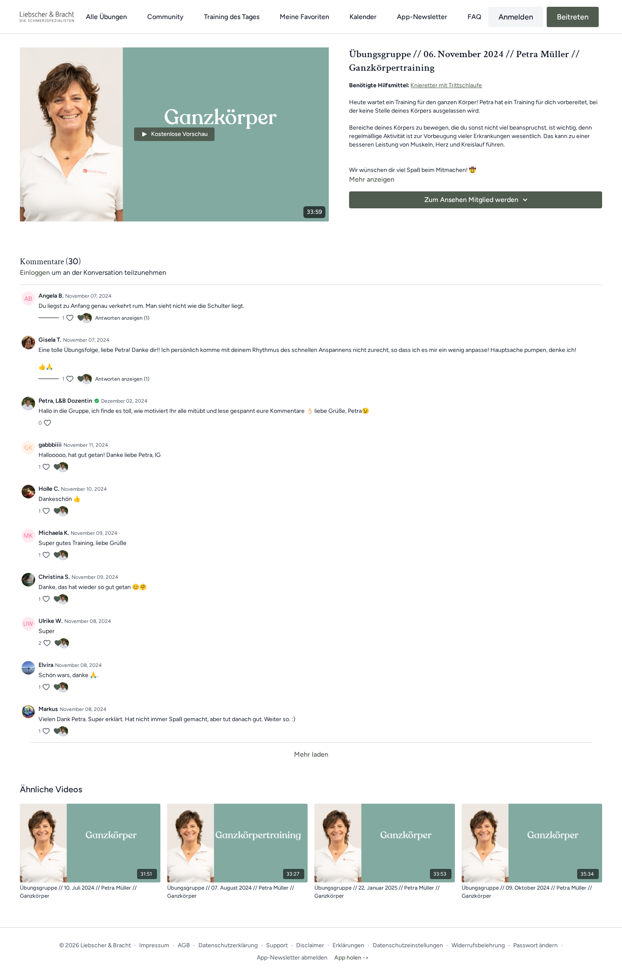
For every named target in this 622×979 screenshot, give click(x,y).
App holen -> (351, 957)
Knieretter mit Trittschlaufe (446, 85)
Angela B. (51, 295)
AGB (184, 945)
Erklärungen (348, 945)
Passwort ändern (535, 945)
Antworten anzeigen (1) (122, 318)
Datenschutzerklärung (228, 945)
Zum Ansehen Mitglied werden (471, 200)
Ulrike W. (51, 621)
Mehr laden (311, 754)
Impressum (154, 945)
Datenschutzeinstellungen (408, 945)
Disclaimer (310, 945)
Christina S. (54, 577)
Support (277, 945)
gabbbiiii (50, 444)
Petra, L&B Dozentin (65, 400)
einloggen (35, 272)
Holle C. (49, 488)
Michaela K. (54, 533)
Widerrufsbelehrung (478, 945)
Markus (48, 709)
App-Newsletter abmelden (292, 957)
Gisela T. (50, 339)
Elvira (46, 665)
